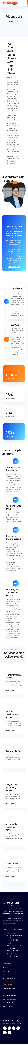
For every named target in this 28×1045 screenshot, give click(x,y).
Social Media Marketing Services (11, 827)
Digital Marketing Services (10, 988)
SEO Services (11, 864)
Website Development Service (11, 714)
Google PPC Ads (7, 1006)
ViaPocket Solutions (9, 1023)
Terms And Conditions (9, 978)
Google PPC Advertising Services (11, 787)
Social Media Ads (13, 751)
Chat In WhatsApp (12, 956)
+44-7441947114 (12, 950)
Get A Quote (6, 971)
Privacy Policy (7, 975)
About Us (5, 968)
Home (11, 21)
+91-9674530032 (12, 940)
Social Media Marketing (9, 995)
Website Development (9, 999)
